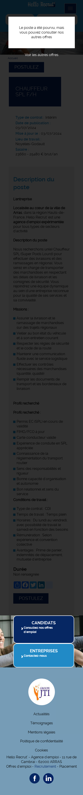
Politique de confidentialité (41, 741)
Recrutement (45, 766)
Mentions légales (41, 732)
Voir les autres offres (41, 55)
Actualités (41, 714)
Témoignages (41, 723)
